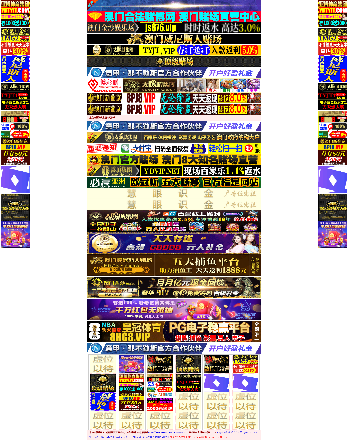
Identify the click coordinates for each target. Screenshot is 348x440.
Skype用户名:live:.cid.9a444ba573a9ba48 (167, 432)
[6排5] (217, 420)
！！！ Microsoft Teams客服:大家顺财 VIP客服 (148, 437)
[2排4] (188, 363)
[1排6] (160, 382)
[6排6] (245, 420)
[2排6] (245, 363)
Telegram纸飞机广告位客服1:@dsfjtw (234, 432)
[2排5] (217, 363)
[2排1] (103, 363)
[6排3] (160, 420)
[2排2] (131, 363)
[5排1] (103, 401)
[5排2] (131, 401)
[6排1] (103, 420)
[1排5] (131, 382)
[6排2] (131, 420)
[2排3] (160, 363)
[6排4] (188, 420)
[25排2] (217, 401)
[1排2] (188, 382)
